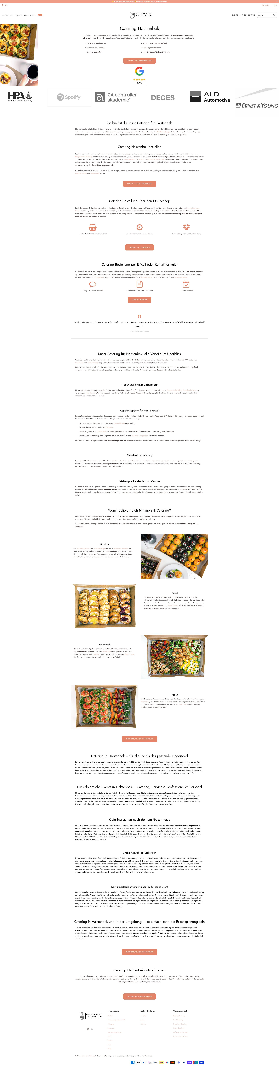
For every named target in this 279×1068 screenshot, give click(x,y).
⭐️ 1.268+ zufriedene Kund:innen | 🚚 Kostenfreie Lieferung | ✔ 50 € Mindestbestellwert (139, 2)
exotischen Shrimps (121, 548)
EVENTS (235, 15)
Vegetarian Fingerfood (140, 435)
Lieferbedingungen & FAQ (116, 1020)
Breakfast (143, 1016)
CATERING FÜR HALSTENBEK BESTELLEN (139, 739)
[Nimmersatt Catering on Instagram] (2, 5)
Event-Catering (93, 362)
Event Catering (178, 1020)
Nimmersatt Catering (87, 1056)
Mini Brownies (91, 393)
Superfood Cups (189, 390)
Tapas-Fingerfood (83, 548)
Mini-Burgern (129, 159)
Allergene (111, 1024)
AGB (109, 1036)
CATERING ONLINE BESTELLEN (139, 247)
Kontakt (251, 15)
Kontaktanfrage (163, 132)
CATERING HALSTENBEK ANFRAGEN (139, 996)
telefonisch (95, 173)
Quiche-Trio (109, 427)
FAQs (244, 15)
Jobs (109, 1044)
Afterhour (144, 1024)
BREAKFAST (6, 15)
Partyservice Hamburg (180, 1036)
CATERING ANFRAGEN (139, 300)
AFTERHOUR (29, 15)
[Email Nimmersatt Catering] (6, 5)
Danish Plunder (119, 423)
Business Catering (179, 1016)
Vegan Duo (145, 701)
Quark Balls (102, 431)
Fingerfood (100, 277)
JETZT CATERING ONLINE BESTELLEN (139, 184)
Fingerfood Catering (179, 1024)
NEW (40, 15)
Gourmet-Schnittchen (174, 390)
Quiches (96, 654)
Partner (110, 1040)
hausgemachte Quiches (155, 159)
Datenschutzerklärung (115, 1032)
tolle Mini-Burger (100, 548)
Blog (109, 1048)
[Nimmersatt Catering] (140, 15)
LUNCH (18, 15)
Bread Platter (129, 654)
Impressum (111, 1028)
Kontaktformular (81, 173)
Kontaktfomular (146, 277)
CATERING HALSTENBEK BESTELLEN (139, 61)
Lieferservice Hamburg (180, 1032)
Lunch (142, 1020)
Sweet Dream (173, 605)
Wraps (141, 159)
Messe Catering (178, 1028)
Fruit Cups (182, 704)
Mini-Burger (107, 651)
